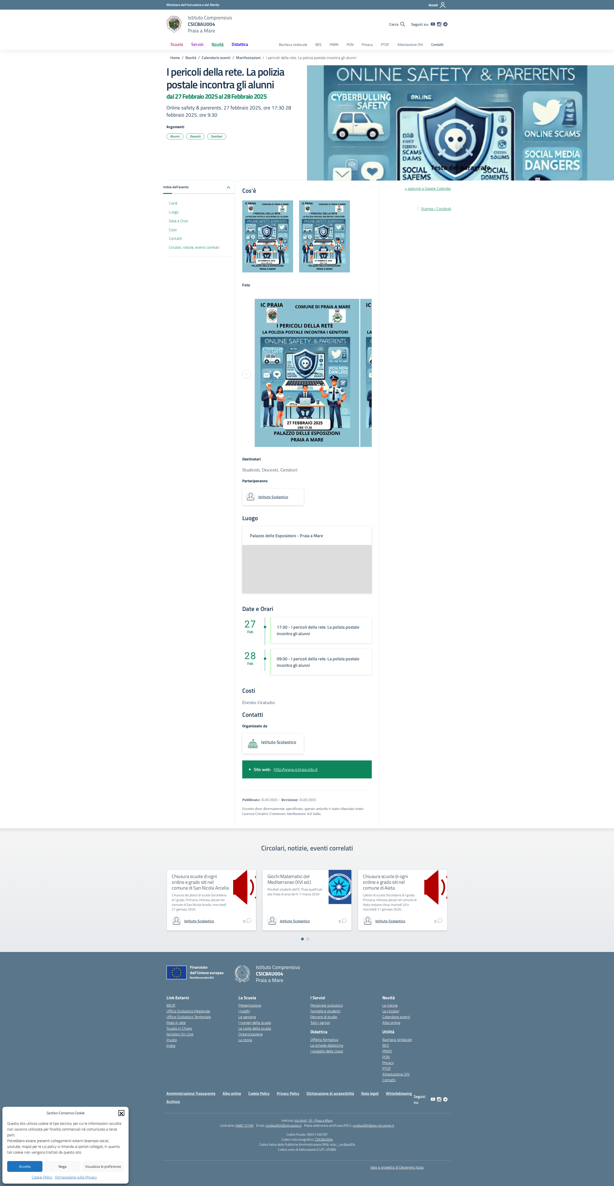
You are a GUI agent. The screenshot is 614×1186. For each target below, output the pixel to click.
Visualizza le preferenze (103, 1166)
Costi (173, 230)
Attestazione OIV (410, 44)
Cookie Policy (42, 1177)
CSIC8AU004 (324, 1139)
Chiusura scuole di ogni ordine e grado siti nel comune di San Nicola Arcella (200, 882)
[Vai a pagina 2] (307, 939)
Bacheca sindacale (293, 44)
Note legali (370, 1093)
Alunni (175, 136)
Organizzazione (250, 1034)
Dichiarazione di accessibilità (330, 1093)
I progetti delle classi (326, 1051)
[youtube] (433, 24)
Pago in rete (176, 1022)
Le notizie (390, 1005)
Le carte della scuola (254, 1028)
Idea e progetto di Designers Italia (397, 1167)
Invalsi (171, 1040)
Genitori (216, 136)
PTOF (385, 44)
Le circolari (390, 1011)
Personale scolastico (326, 1005)
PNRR (334, 44)
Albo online (391, 1022)
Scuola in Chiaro (179, 1028)
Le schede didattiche (326, 1045)
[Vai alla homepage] (174, 24)
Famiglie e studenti (325, 1011)
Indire (170, 1045)
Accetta (25, 1166)
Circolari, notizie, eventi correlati (194, 247)
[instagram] (439, 24)
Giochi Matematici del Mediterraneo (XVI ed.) (289, 879)
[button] (121, 1113)
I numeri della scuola (254, 1022)
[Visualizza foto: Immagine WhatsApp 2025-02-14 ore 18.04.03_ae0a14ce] (307, 373)
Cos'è (173, 203)
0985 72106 (245, 1125)
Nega (63, 1166)
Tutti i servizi (320, 1022)
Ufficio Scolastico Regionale (188, 1011)
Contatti (437, 44)
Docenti (195, 136)
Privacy (367, 44)
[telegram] (445, 24)
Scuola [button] (177, 44)
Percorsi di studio (323, 1017)
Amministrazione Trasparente (190, 1093)
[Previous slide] (246, 374)
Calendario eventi (396, 1017)
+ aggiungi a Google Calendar (428, 188)
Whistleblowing (399, 1093)
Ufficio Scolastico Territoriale (188, 1017)
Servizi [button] (197, 44)
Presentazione (249, 1005)
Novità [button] (218, 44)
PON (350, 44)
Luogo (173, 212)
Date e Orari (178, 221)
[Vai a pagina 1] (302, 939)
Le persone (247, 1017)
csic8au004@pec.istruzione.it (373, 1125)
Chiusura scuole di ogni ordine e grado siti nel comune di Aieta (385, 882)
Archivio (173, 1101)
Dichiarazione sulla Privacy (76, 1177)
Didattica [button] (240, 44)
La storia (245, 1040)
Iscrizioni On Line (179, 1034)
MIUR (170, 1005)
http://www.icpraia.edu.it (296, 769)
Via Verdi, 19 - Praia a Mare (313, 1120)
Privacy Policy (288, 1093)
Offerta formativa (324, 1039)
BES (318, 44)
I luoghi (244, 1011)
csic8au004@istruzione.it (283, 1125)
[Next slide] (367, 374)
